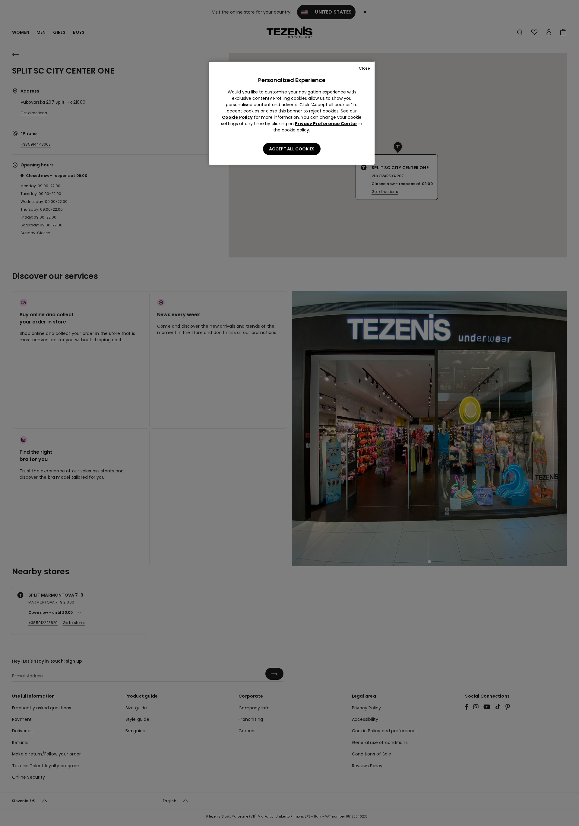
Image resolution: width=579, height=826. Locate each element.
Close (364, 68)
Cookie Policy (237, 117)
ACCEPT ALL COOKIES (292, 149)
